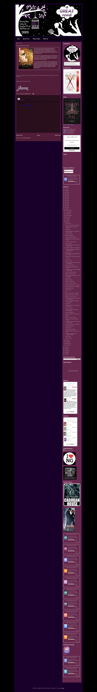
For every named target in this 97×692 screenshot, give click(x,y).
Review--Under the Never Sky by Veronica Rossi (71, 310)
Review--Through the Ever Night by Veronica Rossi (72, 301)
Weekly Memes (36, 39)
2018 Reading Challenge (71, 611)
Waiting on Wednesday (69, 235)
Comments (67, 172)
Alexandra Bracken (70, 429)
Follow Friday (68, 229)
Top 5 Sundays (68, 223)
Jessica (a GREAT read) (71, 177)
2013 (66, 347)
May (67, 222)
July (67, 218)
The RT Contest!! (68, 243)
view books (77, 183)
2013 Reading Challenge (71, 668)
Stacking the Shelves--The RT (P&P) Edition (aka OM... (72, 250)
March (67, 341)
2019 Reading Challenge (71, 600)
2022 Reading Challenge (71, 567)
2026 (66, 189)
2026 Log (45, 39)
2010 (66, 352)
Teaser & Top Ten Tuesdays (70, 241)
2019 (66, 200)
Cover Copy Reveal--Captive (70, 237)
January (67, 345)
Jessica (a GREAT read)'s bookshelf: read (70, 384)
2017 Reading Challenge (71, 622)
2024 (66, 192)
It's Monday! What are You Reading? (72, 247)
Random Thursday (68, 233)
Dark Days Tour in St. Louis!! (71, 296)
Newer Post (19, 135)
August (67, 217)
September (68, 215)
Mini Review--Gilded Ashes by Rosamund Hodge (71, 334)
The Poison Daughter (69, 438)
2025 (66, 190)
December (68, 210)
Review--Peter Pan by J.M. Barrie (71, 294)
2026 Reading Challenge (71, 176)
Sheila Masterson (70, 439)
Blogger (62, 688)
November (68, 212)
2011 (66, 350)
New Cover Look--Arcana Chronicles (72, 225)
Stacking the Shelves (69, 288)
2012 (66, 348)
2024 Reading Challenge (71, 545)
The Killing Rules (69, 388)
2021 (66, 197)
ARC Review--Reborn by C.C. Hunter (72, 284)
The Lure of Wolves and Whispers (69, 433)
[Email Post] (33, 93)
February (67, 343)
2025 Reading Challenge (71, 534)
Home (18, 39)
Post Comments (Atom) (26, 137)
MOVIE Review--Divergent (70, 329)
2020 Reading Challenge (71, 589)
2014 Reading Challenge (71, 657)
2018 (66, 202)
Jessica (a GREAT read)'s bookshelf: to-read (70, 419)
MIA (66, 291)
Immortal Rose (68, 428)
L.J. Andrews (69, 424)
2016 (66, 205)
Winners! (67, 315)
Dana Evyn (69, 400)
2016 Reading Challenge (71, 634)
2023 (66, 194)
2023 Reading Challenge (71, 556)
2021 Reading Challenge (71, 578)
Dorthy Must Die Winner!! (70, 273)
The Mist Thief (68, 423)
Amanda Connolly (70, 435)
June (67, 220)
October (67, 213)
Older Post (57, 135)
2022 (66, 195)
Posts (66, 170)
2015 (66, 207)
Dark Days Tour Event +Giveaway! (72, 293)
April (67, 340)
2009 (66, 353)
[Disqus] (38, 113)
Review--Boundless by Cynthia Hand (72, 313)
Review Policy (26, 39)
